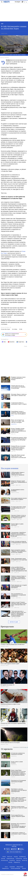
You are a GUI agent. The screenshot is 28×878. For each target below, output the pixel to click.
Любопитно (13, 519)
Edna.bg (10, 862)
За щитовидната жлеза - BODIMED (18, 490)
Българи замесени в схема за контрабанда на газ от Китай (18, 508)
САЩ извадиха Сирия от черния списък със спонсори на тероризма (17, 474)
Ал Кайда (15, 329)
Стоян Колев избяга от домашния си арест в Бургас (19, 403)
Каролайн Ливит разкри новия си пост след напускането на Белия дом (18, 456)
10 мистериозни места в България (10, 742)
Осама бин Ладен (6, 329)
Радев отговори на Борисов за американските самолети (19, 542)
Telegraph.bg (17, 862)
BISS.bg (25, 858)
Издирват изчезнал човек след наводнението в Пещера (18, 378)
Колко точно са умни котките (17, 762)
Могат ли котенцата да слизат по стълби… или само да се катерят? (17, 421)
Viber (5, 341)
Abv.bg (4, 856)
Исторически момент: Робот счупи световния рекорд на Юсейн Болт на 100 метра (19, 439)
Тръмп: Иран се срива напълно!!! (17, 524)
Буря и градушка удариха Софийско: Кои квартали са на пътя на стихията (18, 551)
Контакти (24, 868)
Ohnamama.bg (4, 860)
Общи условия (20, 866)
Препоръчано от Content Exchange (20, 747)
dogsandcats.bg (13, 424)
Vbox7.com (9, 856)
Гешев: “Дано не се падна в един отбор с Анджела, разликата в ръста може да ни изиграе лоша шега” (18, 799)
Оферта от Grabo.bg (15, 492)
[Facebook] (14, 870)
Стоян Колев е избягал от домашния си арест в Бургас (19, 833)
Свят (2, 23)
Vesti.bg (6, 2)
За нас (6, 866)
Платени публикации (15, 868)
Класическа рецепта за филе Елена (10, 704)
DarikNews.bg (22, 856)
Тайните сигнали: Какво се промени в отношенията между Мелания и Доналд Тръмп (18, 577)
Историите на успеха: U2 (7, 685)
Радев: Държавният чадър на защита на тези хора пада (19, 559)
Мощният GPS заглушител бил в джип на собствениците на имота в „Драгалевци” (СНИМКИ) (18, 825)
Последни (17, 1)
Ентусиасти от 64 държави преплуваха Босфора (18, 781)
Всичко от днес (14, 622)
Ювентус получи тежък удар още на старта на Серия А (19, 808)
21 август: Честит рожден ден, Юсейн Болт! (13, 644)
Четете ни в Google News (15, 851)
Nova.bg (3, 858)
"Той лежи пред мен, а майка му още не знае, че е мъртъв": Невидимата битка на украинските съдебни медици (18, 613)
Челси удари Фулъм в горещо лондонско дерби (18, 815)
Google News (21, 341)
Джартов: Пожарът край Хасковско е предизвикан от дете (19, 482)
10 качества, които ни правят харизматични (13, 723)
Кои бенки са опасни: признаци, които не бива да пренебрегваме (19, 790)
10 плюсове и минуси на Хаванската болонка (18, 753)
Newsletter (12, 341)
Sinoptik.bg (12, 860)
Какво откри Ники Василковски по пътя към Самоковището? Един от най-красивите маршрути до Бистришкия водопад (18, 772)
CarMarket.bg (19, 858)
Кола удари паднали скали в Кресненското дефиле (19, 498)
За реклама (12, 866)
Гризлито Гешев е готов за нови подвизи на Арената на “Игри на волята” (18, 516)
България (13, 485)
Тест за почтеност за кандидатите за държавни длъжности (18, 595)
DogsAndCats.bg (10, 858)
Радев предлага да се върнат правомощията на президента (19, 586)
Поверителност (5, 868)
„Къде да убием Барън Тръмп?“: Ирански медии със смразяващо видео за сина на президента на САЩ (19, 569)
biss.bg (12, 415)
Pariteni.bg (24, 860)
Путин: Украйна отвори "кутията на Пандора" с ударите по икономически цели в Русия (18, 430)
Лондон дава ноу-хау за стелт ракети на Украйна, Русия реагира (18, 387)
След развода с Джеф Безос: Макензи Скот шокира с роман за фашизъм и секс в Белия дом (18, 534)
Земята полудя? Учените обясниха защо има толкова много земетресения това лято (19, 604)
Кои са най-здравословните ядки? (10, 663)
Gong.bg (16, 856)
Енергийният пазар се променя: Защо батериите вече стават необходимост (18, 413)
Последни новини (9, 468)
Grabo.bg (18, 860)
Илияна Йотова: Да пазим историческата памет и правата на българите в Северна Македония (18, 447)
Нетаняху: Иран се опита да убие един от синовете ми (19, 395)
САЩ (21, 329)
